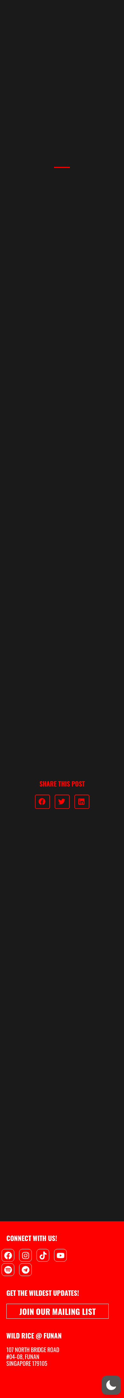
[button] (42, 802)
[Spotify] (8, 1269)
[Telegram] (25, 1269)
